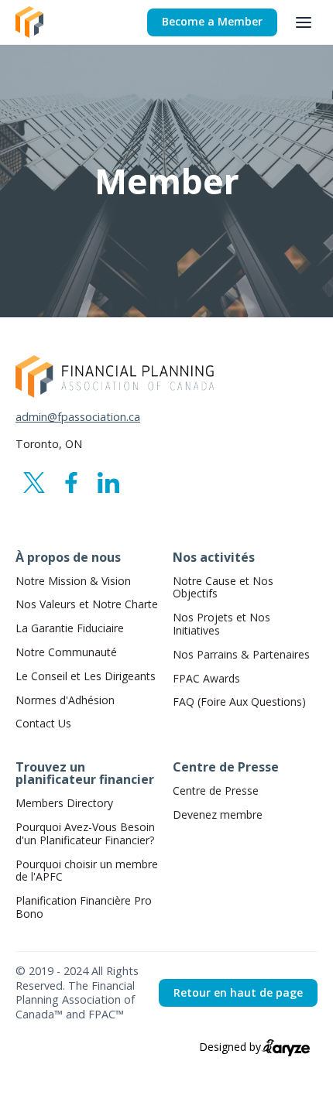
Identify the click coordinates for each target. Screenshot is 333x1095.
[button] (304, 22)
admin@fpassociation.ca (77, 417)
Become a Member (212, 21)
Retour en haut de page (238, 992)
